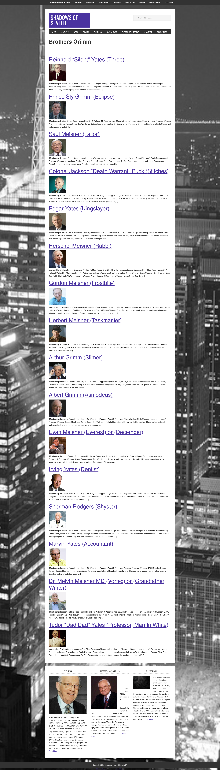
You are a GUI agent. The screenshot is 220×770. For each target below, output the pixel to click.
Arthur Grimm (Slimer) (76, 357)
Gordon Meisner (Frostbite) (82, 282)
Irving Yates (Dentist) (74, 469)
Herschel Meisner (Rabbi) (80, 245)
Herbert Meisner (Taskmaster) (85, 320)
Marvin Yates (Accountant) (81, 543)
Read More (53, 751)
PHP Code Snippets (101, 769)
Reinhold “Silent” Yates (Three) (86, 59)
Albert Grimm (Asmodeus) (81, 394)
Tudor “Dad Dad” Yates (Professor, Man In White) (108, 624)
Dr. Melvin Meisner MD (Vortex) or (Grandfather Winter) (106, 584)
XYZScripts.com (119, 769)
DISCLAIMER (122, 765)
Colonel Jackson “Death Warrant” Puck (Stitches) (109, 171)
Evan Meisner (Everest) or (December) (96, 432)
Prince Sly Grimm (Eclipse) (82, 96)
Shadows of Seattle (64, 20)
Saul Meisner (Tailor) (74, 133)
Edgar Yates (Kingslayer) (79, 208)
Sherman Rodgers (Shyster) (83, 506)
